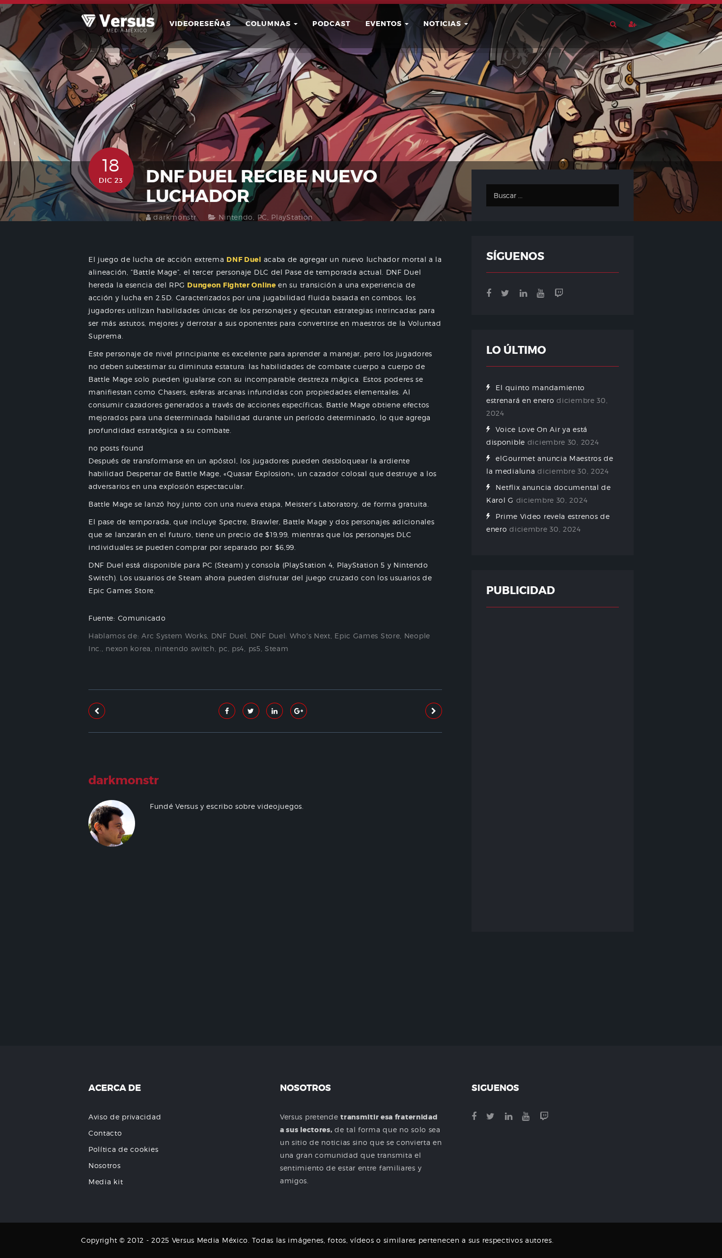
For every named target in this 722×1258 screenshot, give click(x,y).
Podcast (331, 23)
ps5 (255, 648)
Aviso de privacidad (124, 1117)
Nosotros (104, 1165)
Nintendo (236, 217)
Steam (277, 648)
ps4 (238, 648)
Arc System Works (174, 635)
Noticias (443, 23)
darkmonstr (174, 217)
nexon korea (128, 648)
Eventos (384, 23)
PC (262, 217)
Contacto (105, 1133)
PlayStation (292, 217)
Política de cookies (123, 1149)
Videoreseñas (200, 23)
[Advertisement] (265, 975)
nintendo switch (185, 648)
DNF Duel (229, 635)
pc (223, 648)
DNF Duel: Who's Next (290, 635)
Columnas (269, 23)
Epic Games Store (367, 635)
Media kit (105, 1181)
